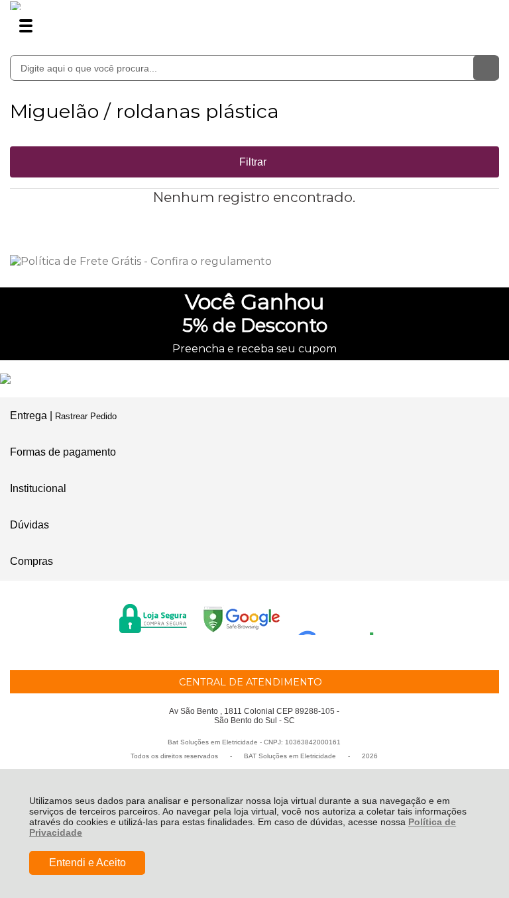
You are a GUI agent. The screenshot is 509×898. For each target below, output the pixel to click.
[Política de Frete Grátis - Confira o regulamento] (254, 261)
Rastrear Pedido (86, 416)
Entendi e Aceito (87, 862)
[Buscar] (486, 68)
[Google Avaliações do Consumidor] (340, 617)
